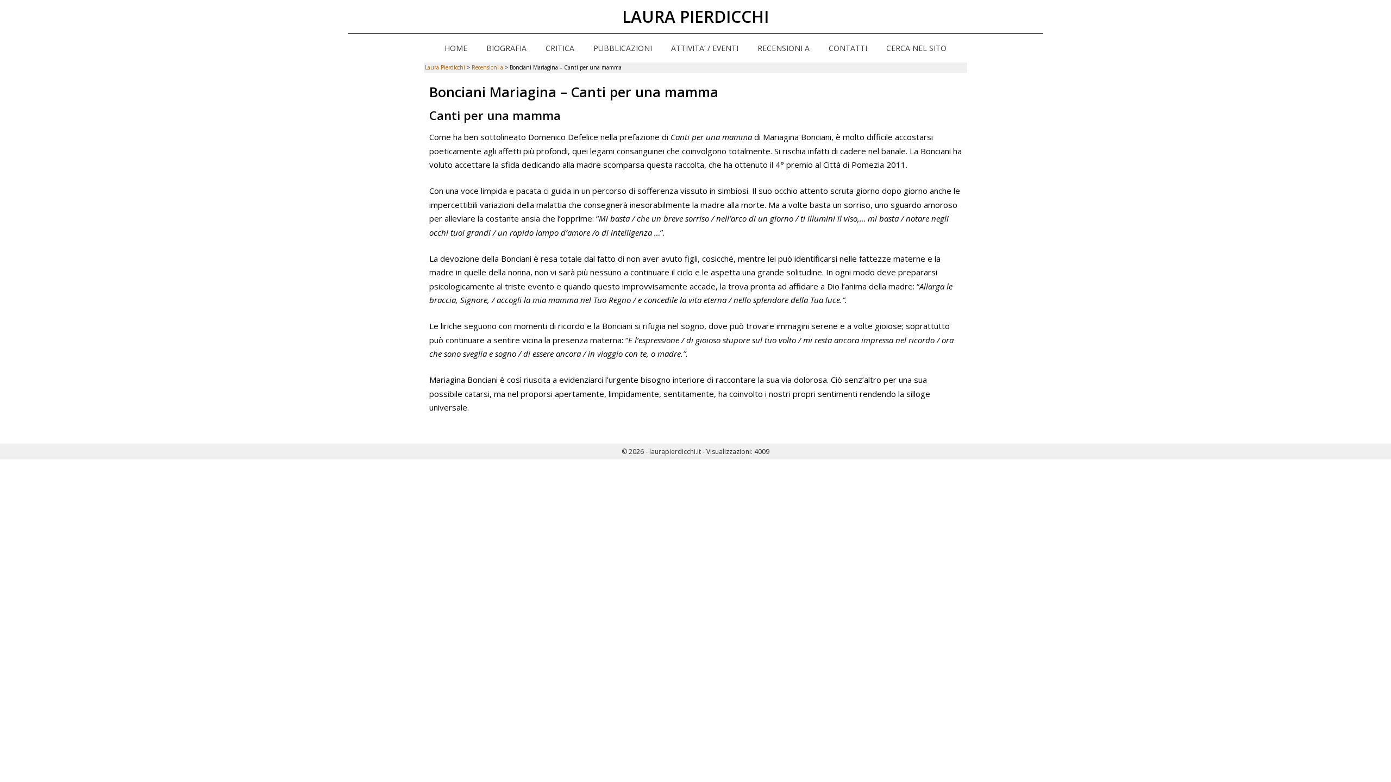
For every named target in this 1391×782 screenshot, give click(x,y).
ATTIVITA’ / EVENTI (704, 48)
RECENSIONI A (783, 48)
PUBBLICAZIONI (622, 48)
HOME (455, 48)
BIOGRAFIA (506, 48)
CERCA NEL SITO (916, 48)
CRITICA (560, 48)
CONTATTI (848, 48)
